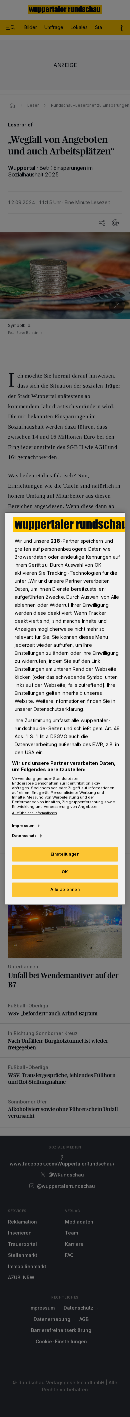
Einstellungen (65, 854)
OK (65, 871)
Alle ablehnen (65, 889)
